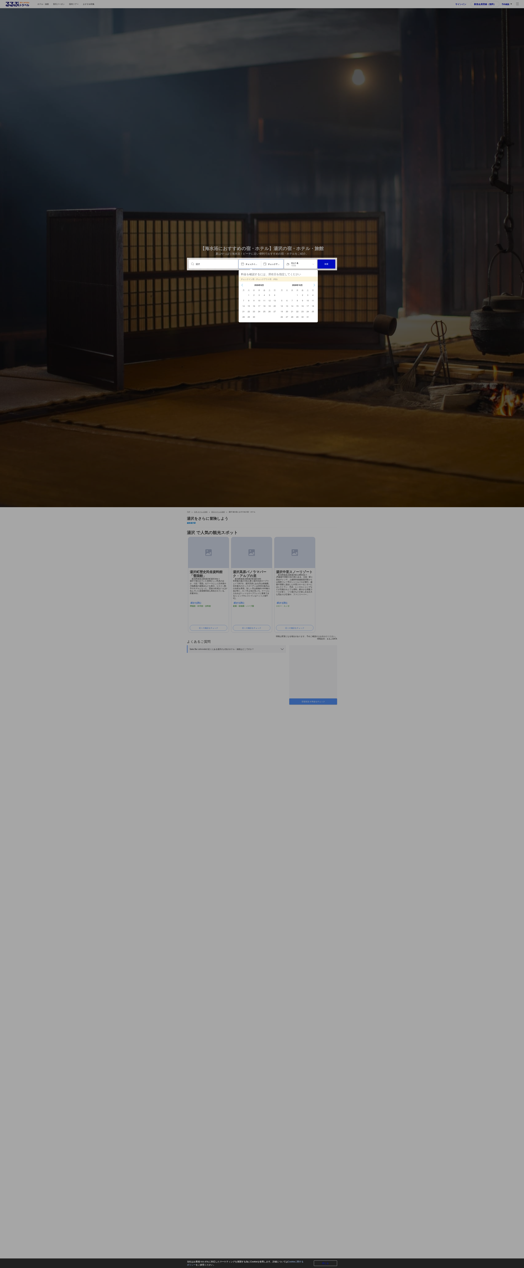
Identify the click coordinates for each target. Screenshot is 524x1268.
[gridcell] (248, 295)
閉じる (325, 1263)
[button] (242, 285)
